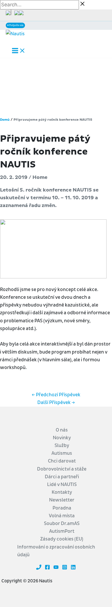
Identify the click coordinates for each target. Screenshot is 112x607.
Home (39, 177)
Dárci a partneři (62, 477)
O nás (62, 430)
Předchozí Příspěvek (56, 395)
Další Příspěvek (56, 402)
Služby (62, 445)
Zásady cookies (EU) (61, 539)
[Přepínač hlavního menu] (19, 51)
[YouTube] (56, 568)
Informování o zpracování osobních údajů (56, 551)
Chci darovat (62, 461)
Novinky (62, 438)
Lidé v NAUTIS (62, 484)
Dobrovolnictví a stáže (61, 469)
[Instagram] (64, 568)
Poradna (62, 508)
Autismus (61, 453)
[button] (15, 25)
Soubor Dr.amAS (62, 523)
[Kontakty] (38, 568)
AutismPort (61, 531)
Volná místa (62, 516)
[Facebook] (47, 568)
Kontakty (62, 492)
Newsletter (61, 500)
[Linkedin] (73, 568)
